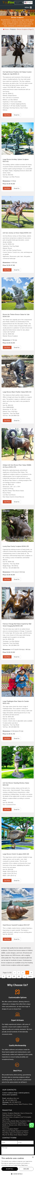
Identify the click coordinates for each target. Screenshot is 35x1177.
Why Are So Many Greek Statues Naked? (15, 1135)
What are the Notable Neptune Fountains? (15, 1131)
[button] (27, 7)
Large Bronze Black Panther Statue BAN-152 (17, 392)
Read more (24, 1165)
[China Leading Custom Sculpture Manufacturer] (8, 3)
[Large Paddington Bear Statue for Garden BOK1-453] (18, 680)
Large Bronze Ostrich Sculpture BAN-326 (16, 854)
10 (9, 976)
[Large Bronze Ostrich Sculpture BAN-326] (18, 833)
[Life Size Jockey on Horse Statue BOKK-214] (18, 212)
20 (14, 976)
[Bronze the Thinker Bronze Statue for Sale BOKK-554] (18, 293)
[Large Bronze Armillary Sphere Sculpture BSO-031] (18, 138)
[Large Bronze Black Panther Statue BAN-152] (18, 371)
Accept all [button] (9, 1169)
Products (13, 29)
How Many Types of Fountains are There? (15, 1133)
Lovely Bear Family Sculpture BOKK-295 (16, 546)
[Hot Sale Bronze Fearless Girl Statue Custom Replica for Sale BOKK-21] (18, 51)
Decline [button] (26, 1169)
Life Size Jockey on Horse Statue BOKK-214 (17, 233)
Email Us (16, 115)
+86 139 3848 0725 (11, 1100)
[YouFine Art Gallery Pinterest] (3, 1107)
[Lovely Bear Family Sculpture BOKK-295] (18, 525)
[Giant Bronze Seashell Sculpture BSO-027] (18, 904)
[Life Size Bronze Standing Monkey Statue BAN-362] (18, 762)
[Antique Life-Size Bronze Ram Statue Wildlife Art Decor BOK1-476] (18, 444)
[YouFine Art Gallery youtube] (2, 1107)
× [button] (33, 1157)
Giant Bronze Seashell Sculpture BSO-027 (16, 925)
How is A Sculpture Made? (10, 1129)
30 (19, 976)
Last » (30, 976)
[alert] (17, 1166)
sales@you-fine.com (13, 1098)
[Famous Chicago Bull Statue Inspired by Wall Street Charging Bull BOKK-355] (18, 603)
